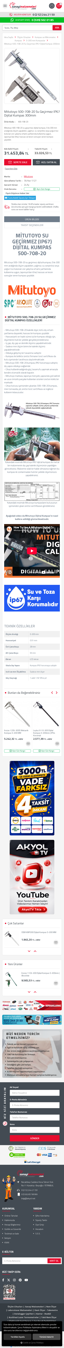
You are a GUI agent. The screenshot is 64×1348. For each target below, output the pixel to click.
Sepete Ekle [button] (20, 162)
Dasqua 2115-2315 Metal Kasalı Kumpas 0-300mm (39, 933)
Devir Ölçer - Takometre (46, 1310)
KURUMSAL (8, 1209)
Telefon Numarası (18, 1111)
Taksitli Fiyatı (41, 148)
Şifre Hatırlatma (42, 1215)
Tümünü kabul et (46, 1336)
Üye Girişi (39, 1224)
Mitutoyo (28, 176)
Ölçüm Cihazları (15, 1306)
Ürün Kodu (9, 121)
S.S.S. (37, 1233)
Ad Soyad (14, 1087)
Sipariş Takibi (41, 1220)
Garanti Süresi (11, 184)
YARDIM (37, 1209)
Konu (12, 1124)
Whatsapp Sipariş (34, 20)
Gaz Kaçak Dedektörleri (45, 1320)
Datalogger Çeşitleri (24, 1313)
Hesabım (39, 1229)
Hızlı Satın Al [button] (49, 162)
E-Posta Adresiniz (18, 1099)
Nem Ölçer (51, 1306)
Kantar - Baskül (43, 1313)
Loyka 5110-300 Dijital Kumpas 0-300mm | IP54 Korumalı (44, 733)
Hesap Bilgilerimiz (12, 1224)
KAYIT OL (54, 1260)
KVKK (6, 1242)
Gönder (34, 1138)
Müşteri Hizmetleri (34, 14)
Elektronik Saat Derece (20, 1320)
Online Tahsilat (11, 1215)
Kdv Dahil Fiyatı (11, 148)
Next (57, 693)
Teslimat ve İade (11, 1233)
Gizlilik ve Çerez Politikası (33, 1342)
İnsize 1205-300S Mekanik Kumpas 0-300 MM (16, 731)
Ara (57, 27)
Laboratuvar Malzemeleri (20, 1310)
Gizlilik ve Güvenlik (12, 1229)
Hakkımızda (9, 1220)
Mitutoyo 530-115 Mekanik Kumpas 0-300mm (38, 974)
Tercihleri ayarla (18, 1336)
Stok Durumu (10, 189)
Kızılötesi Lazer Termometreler (24, 1317)
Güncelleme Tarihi (12, 180)
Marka (7, 176)
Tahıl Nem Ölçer (49, 1317)
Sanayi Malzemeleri (34, 1306)
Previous (52, 693)
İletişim (7, 1238)
